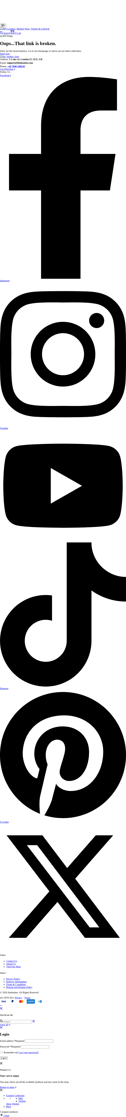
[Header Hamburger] (3, 26)
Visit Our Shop (13, 966)
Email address (12, 1041)
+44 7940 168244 (16, 66)
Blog (8, 1106)
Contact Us (11, 961)
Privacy (18, 997)
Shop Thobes (12, 1104)
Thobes (22, 1101)
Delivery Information (16, 981)
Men (20, 1098)
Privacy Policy (13, 979)
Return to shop (7, 1087)
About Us (11, 964)
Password (10, 1046)
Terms (27, 997)
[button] (4, 1115)
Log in (4, 1058)
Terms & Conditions (16, 984)
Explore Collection (15, 1095)
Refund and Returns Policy (19, 987)
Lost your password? (28, 1052)
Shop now (5, 53)
